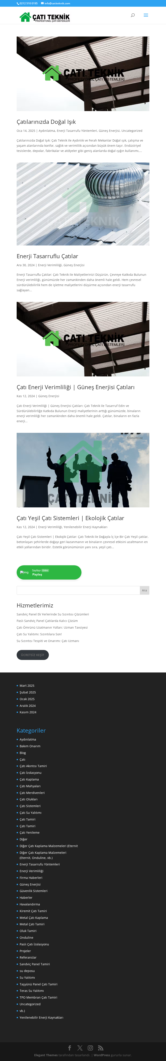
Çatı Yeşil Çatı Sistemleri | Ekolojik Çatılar (70, 518)
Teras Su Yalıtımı (32, 991)
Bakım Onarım (30, 746)
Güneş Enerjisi (109, 131)
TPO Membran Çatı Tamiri (38, 997)
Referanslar (28, 957)
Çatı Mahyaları (30, 786)
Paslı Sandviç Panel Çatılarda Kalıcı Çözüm (47, 621)
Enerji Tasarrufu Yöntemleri (77, 131)
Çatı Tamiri (27, 819)
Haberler (26, 897)
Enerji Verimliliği (50, 265)
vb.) (22, 1011)
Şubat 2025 (28, 692)
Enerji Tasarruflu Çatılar (47, 256)
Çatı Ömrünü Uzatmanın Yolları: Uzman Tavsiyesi (52, 627)
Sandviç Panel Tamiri (35, 964)
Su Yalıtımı (27, 977)
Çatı (22, 759)
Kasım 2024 (28, 712)
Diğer (23, 839)
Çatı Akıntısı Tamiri (33, 766)
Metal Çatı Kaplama (34, 918)
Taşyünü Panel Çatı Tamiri (38, 984)
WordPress (102, 1055)
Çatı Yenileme (30, 832)
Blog (23, 753)
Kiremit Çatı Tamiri (33, 911)
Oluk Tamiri (28, 931)
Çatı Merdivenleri (32, 793)
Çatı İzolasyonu (31, 773)
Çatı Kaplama (29, 779)
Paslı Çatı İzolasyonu (34, 944)
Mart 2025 (27, 685)
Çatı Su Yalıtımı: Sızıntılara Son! (39, 634)
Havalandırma (30, 904)
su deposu (27, 971)
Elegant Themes (46, 1055)
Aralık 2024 (28, 706)
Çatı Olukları (29, 799)
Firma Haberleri (31, 878)
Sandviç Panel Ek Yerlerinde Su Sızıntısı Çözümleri (53, 614)
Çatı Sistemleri (30, 806)
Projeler (25, 951)
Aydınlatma (47, 131)
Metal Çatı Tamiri (32, 924)
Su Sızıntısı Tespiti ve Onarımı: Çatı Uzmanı (48, 641)
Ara (144, 590)
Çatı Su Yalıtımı (31, 813)
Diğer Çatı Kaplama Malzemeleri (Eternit (49, 846)
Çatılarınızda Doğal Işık (46, 122)
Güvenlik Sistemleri (34, 891)
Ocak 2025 (27, 699)
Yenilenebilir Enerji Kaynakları (85, 527)
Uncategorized (131, 131)
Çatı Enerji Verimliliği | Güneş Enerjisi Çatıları (76, 387)
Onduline (26, 937)
